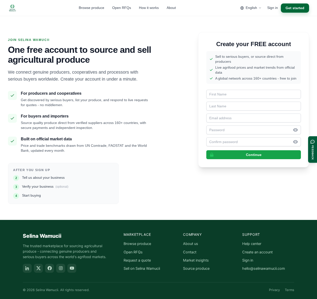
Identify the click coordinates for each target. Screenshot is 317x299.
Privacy (274, 290)
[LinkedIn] (27, 268)
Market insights (196, 260)
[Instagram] (60, 268)
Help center (251, 243)
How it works (149, 8)
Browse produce (91, 8)
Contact (189, 252)
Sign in (272, 8)
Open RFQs (121, 8)
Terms (289, 290)
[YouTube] (71, 268)
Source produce (196, 268)
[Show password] (297, 129)
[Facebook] (49, 268)
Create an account (257, 252)
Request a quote (137, 260)
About (171, 8)
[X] (38, 268)
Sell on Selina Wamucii (142, 268)
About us (190, 243)
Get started (295, 8)
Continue (254, 155)
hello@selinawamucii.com (263, 268)
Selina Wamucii (42, 236)
